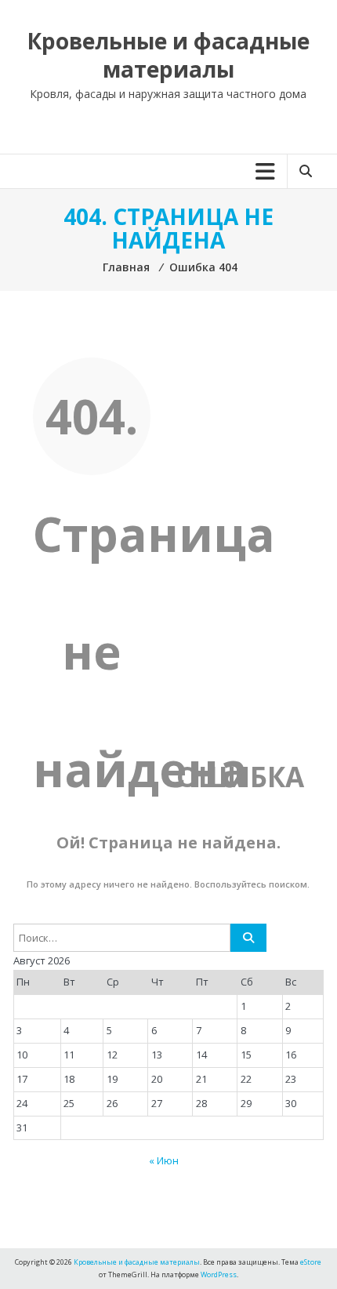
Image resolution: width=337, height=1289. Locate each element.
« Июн (164, 1160)
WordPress (219, 1274)
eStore (310, 1262)
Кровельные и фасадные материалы (168, 55)
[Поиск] (248, 938)
